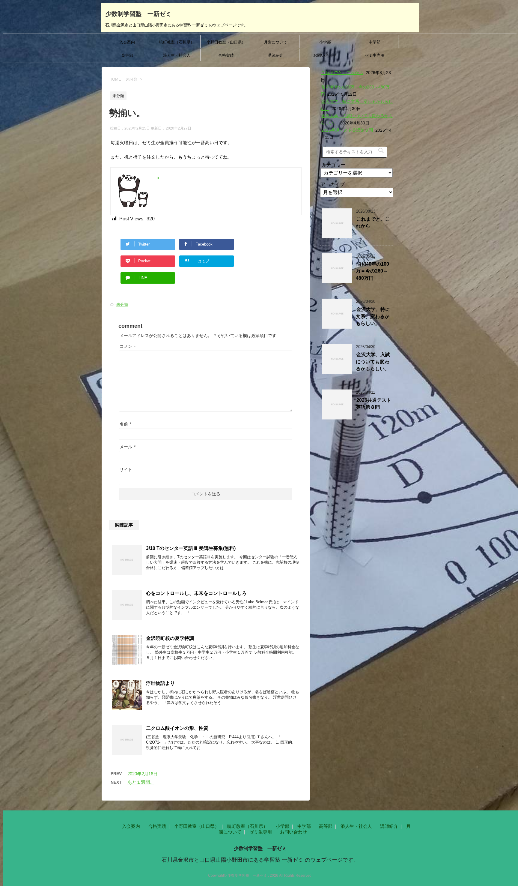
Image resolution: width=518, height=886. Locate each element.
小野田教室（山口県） (226, 42)
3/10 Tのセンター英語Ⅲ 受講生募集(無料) (191, 548)
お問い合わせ (325, 55)
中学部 (374, 42)
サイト (126, 469)
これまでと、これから (342, 72)
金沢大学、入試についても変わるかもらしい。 (373, 361)
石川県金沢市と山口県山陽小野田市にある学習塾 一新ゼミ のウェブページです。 (260, 860)
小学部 (325, 42)
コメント (128, 346)
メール (127, 446)
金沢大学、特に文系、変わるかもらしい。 (373, 316)
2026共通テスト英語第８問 (347, 130)
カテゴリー (333, 164)
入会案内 (127, 42)
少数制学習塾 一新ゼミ (138, 13)
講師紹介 (275, 55)
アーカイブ (333, 184)
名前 (125, 424)
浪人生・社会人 (176, 55)
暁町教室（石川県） (176, 42)
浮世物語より (160, 683)
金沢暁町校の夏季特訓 (170, 638)
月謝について (275, 42)
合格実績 (226, 55)
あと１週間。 (140, 782)
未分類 (122, 304)
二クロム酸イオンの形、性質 (177, 728)
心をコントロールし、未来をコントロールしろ (196, 593)
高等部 (127, 55)
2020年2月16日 (142, 773)
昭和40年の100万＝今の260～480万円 (372, 271)
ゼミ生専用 (374, 55)
